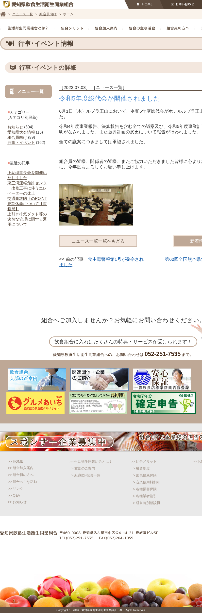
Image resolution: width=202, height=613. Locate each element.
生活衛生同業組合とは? (28, 28)
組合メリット (72, 28)
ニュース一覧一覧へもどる (98, 241)
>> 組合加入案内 (21, 468)
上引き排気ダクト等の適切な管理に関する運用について (27, 219)
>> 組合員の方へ (21, 475)
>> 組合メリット (144, 461)
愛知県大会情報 (21, 132)
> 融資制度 (141, 468)
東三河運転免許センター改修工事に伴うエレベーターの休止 (27, 188)
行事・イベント (21, 142)
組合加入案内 (106, 28)
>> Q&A (14, 495)
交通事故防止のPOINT (27, 198)
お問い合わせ (181, 4)
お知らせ (15, 127)
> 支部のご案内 (83, 468)
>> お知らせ (17, 502)
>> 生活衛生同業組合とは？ (90, 461)
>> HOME (15, 461)
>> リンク (15, 488)
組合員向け (48, 14)
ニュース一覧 (22, 14)
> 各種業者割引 (145, 496)
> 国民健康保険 (145, 475)
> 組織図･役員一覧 (85, 475)
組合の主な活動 (142, 28)
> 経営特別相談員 (146, 503)
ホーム (3, 14)
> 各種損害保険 (145, 489)
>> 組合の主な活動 (22, 482)
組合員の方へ (178, 28)
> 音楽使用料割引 (146, 482)
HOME (144, 4)
